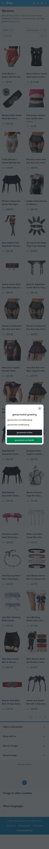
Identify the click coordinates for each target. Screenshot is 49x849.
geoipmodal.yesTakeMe (24, 440)
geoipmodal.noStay (24, 432)
